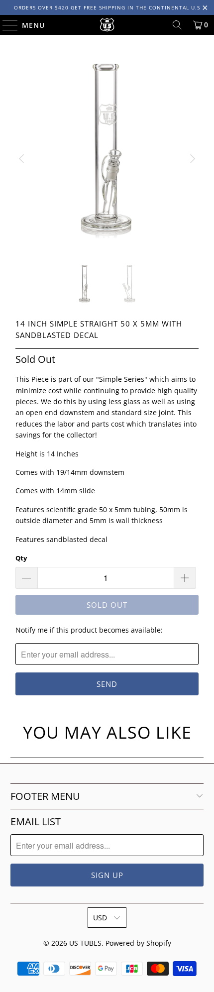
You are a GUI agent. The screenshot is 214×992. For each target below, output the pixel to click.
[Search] (177, 25)
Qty (21, 557)
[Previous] (23, 159)
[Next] (191, 159)
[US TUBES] (107, 25)
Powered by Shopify (138, 943)
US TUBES (85, 943)
